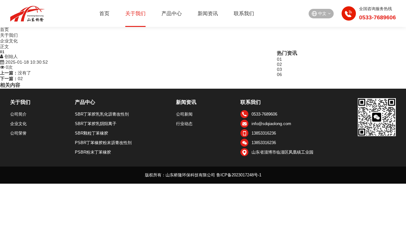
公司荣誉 (18, 133)
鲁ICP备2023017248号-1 (238, 175)
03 (279, 69)
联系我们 (244, 13)
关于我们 (135, 13)
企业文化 (9, 40)
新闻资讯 (208, 13)
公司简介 (18, 114)
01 (279, 59)
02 (20, 78)
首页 (104, 13)
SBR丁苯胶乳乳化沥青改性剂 (102, 114)
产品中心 (171, 13)
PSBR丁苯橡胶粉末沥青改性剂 (103, 142)
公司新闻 (184, 114)
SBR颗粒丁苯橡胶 (91, 133)
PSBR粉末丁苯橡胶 (93, 152)
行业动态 (184, 123)
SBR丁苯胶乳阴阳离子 (95, 123)
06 (279, 74)
